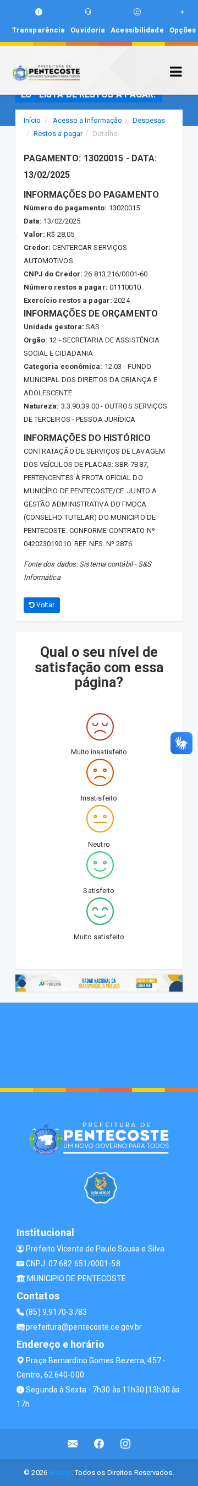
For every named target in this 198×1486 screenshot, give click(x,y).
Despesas (149, 120)
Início (32, 120)
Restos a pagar (58, 133)
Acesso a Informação (88, 120)
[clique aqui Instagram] (125, 1444)
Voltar (45, 605)
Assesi (60, 1472)
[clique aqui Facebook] (99, 1444)
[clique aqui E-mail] (72, 1444)
